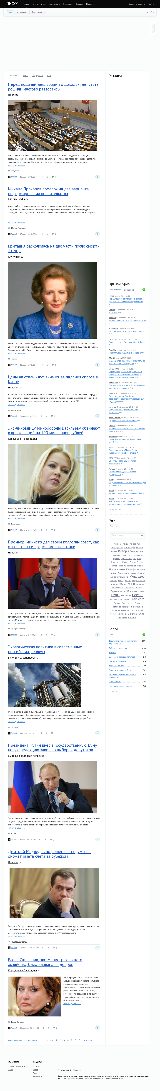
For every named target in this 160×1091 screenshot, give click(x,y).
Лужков (113, 576)
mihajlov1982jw (114, 368)
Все (10, 11)
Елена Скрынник (17, 1022)
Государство (137, 554)
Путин (115, 594)
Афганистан (135, 543)
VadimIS (14, 176)
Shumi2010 (113, 393)
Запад (114, 565)
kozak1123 (113, 339)
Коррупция (123, 572)
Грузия (116, 558)
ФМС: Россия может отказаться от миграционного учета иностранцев (124, 502)
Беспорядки (129, 547)
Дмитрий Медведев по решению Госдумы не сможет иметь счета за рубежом (49, 854)
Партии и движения (117, 661)
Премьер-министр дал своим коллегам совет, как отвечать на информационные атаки (53, 544)
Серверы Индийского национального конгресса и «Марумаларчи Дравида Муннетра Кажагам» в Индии (125, 374)
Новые (25, 76)
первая (50, 1040)
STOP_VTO (113, 458)
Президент (132, 591)
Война (114, 551)
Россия (137, 594)
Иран (140, 565)
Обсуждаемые (37, 76)
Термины (116, 606)
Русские (113, 599)
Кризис (133, 572)
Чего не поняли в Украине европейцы (125, 493)
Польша (138, 587)
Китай (113, 572)
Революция (126, 595)
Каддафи (131, 569)
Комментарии (115, 289)
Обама (122, 583)
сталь (13, 410)
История (113, 569)
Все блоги (113, 691)
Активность (55, 4)
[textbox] (127, 535)
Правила (90, 4)
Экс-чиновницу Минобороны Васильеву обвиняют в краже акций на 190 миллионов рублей (54, 430)
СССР (141, 599)
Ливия (141, 572)
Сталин (117, 603)
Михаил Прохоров (18, 228)
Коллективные (21, 11)
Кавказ (122, 569)
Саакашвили (123, 599)
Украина (116, 610)
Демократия (126, 558)
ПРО (142, 591)
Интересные (14, 76)
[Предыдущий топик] (153, 25)
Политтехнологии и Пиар (120, 670)
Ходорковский (136, 610)
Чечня (113, 613)
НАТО (128, 580)
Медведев (137, 576)
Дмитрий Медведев (19, 628)
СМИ (134, 599)
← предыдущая (15, 1040)
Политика (129, 587)
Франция (125, 610)
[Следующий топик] (153, 30)
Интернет (131, 565)
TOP (49, 76)
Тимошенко (138, 606)
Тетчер (14, 358)
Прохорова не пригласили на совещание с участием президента (127, 386)
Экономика (132, 613)
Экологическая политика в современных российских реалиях (45, 649)
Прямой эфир (119, 284)
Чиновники (121, 613)
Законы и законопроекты (23, 657)
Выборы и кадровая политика (122, 656)
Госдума (126, 554)
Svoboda (112, 425)
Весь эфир (113, 509)
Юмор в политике (116, 665)
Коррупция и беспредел (22, 438)
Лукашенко (122, 576)
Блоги (35, 4)
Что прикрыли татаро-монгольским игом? (127, 331)
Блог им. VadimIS (18, 199)
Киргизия (141, 569)
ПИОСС (12, 3)
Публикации (129, 289)
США (129, 602)
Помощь (79, 4)
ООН (130, 584)
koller (111, 479)
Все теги (113, 526)
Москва (113, 580)
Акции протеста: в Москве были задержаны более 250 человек (123, 451)
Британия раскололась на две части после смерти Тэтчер (54, 248)
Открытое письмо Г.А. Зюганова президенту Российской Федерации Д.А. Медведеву (126, 399)
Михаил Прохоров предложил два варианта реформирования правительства (48, 191)
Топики (26, 4)
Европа (137, 558)
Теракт (138, 603)
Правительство (118, 591)
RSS (120, 509)
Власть (139, 547)
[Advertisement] (80, 43)
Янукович (122, 617)
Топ (111, 634)
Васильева (15, 523)
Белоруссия (117, 547)
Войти (151, 4)
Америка (117, 543)
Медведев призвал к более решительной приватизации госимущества (127, 362)
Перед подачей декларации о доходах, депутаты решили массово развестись (126, 300)
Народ (121, 580)
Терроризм (127, 606)
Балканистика (115, 681)
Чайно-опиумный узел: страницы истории (127, 320)
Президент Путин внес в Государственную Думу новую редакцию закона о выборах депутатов (52, 747)
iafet (110, 296)
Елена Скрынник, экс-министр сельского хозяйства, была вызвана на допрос (45, 962)
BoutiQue (112, 317)
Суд (123, 603)
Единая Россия (136, 562)
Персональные (37, 11)
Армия (125, 543)
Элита (141, 613)
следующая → (31, 1040)
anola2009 (113, 436)
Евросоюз (116, 562)
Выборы (123, 551)
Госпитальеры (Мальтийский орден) (125, 352)
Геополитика (136, 551)
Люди (43, 4)
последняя (87, 1040)
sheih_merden (114, 407)
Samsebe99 (113, 382)
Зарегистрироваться (137, 4)
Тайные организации (118, 648)
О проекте (67, 4)
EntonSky (112, 350)
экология (14, 727)
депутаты (15, 170)
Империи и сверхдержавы (120, 686)
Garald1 (112, 309)
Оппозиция (139, 583)
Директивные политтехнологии (123, 420)
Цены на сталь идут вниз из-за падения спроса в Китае (53, 379)
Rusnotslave (113, 328)
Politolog (112, 447)
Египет (125, 562)
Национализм (138, 580)
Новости (114, 583)
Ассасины (113, 312)
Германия (116, 554)
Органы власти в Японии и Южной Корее (127, 342)
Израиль (122, 565)
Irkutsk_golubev (115, 417)
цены (19, 410)
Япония (132, 617)
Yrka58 (111, 490)
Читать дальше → (16, 165)
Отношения (117, 587)
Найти (151, 12)
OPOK (111, 358)
